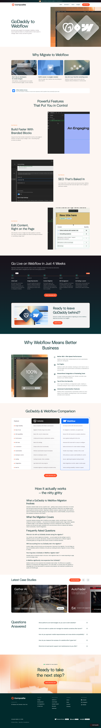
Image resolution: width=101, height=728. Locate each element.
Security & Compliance (24, 722)
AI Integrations (40, 704)
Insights (78, 4)
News (68, 702)
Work (61, 4)
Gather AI (54, 699)
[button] (67, 4)
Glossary (68, 706)
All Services (40, 706)
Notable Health (55, 704)
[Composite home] (22, 698)
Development (40, 701)
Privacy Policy (14, 722)
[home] (19, 4)
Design (38, 699)
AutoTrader (54, 701)
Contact (68, 704)
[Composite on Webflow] (62, 719)
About (73, 4)
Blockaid (54, 706)
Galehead (54, 708)
